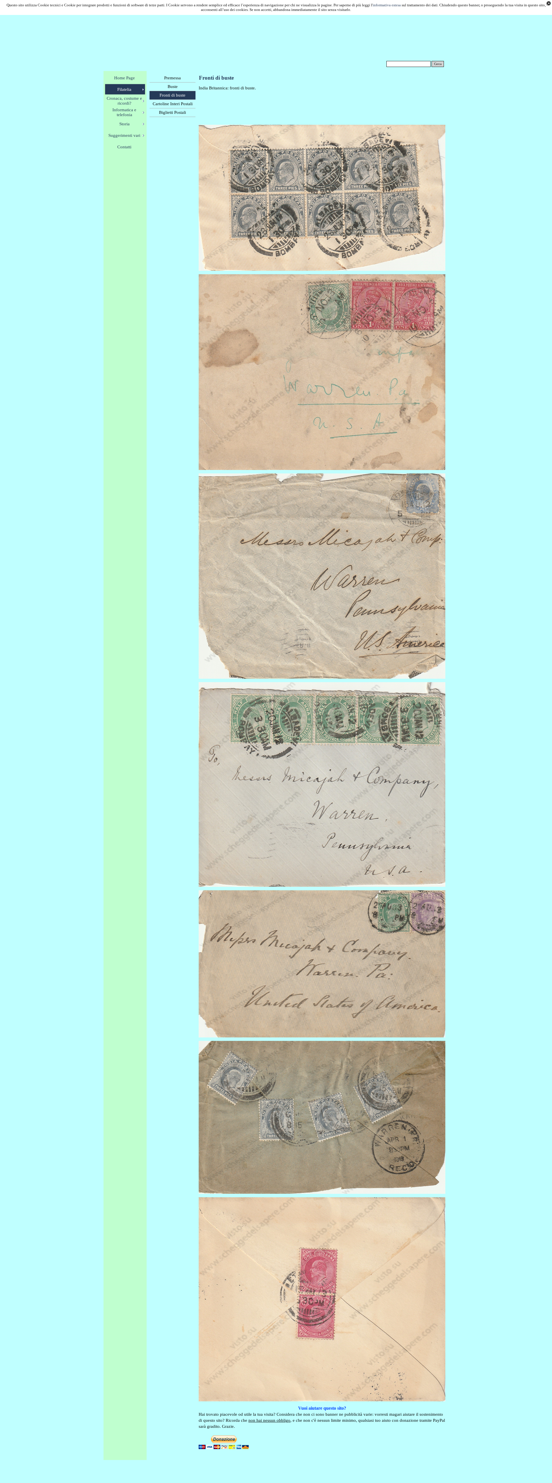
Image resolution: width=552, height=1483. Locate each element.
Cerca (438, 64)
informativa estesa (387, 5)
